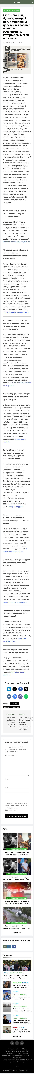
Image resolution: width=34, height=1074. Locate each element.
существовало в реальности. (15, 602)
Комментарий (10, 755)
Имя (7, 779)
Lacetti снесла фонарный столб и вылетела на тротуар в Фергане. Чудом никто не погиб (17, 928)
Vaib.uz (7, 42)
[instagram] (9, 946)
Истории (5, 973)
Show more (17, 932)
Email (7, 787)
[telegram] (5, 946)
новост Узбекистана (11, 707)
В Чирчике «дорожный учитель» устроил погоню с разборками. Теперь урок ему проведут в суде (17, 879)
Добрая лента (17, 982)
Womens (15, 1027)
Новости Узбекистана (11, 10)
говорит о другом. (16, 507)
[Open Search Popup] (32, 2)
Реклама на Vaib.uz (10, 1070)
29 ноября (14, 703)
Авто (8, 849)
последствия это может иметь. (16, 312)
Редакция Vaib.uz (25, 1070)
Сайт (6, 795)
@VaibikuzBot (17, 1057)
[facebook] (14, 946)
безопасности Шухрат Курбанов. (16, 242)
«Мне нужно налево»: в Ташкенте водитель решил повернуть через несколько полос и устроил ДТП (17, 903)
